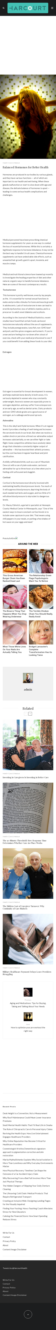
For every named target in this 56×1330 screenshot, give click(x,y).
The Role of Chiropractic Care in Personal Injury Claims (27, 1129)
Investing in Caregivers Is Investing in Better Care (26, 777)
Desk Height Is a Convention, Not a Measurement (25, 1113)
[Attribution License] (16, 538)
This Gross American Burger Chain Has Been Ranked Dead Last (14, 578)
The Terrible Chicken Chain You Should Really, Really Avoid (41, 614)
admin (28, 689)
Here (5, 284)
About (5, 1245)
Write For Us (8, 1233)
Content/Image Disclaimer (15, 1249)
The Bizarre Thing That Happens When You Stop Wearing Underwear (15, 614)
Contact (6, 1237)
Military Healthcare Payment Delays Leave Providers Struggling (27, 973)
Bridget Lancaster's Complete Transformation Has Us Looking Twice (40, 650)
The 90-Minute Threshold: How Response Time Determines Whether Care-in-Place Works (24, 841)
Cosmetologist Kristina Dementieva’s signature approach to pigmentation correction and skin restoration (24, 1152)
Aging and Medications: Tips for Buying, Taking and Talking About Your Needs (28, 1003)
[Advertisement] (28, 45)
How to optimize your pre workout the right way (28, 1027)
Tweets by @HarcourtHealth (15, 1268)
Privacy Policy (9, 1241)
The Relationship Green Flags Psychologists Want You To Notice (40, 578)
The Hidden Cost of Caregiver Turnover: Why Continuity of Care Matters (23, 907)
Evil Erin (12, 538)
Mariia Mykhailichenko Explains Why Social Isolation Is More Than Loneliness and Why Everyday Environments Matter (28, 1163)
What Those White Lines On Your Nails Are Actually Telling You (14, 649)
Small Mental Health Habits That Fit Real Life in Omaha (27, 1125)
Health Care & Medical (11, 163)
